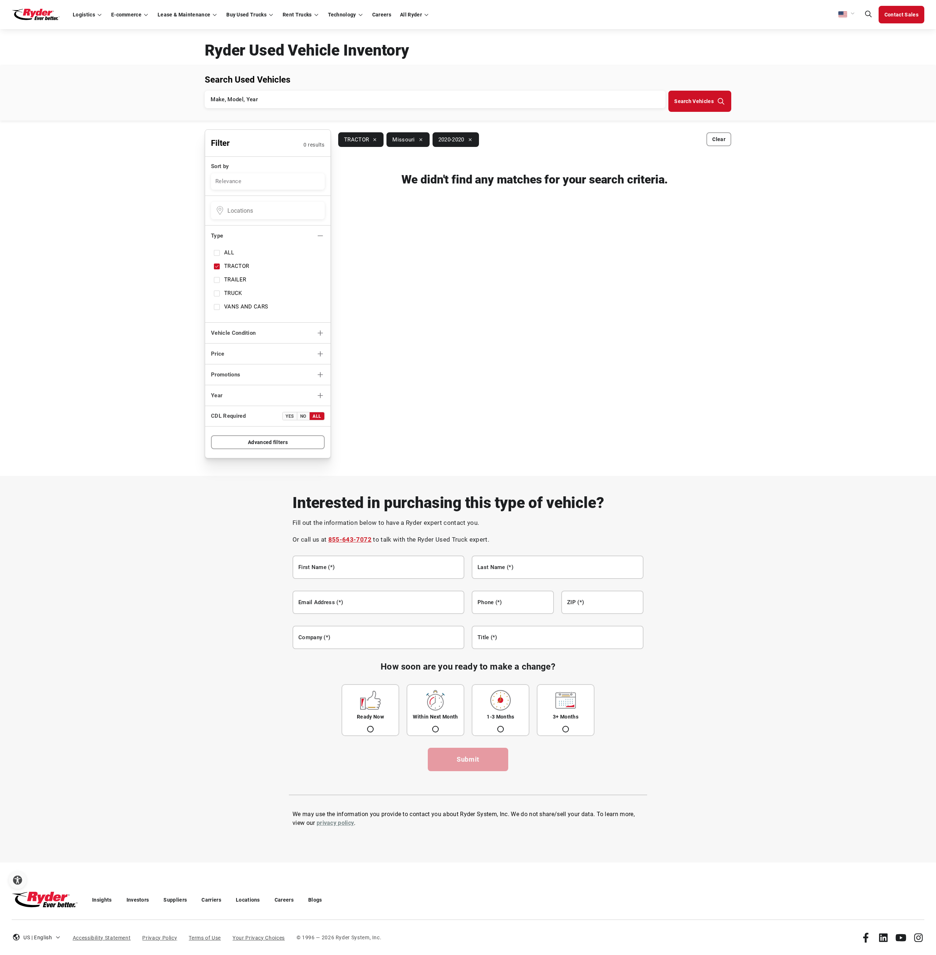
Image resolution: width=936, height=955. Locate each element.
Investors (138, 900)
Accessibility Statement (102, 938)
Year (216, 395)
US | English (37, 937)
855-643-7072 (349, 539)
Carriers (211, 900)
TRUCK (233, 293)
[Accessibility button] (17, 880)
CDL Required (228, 416)
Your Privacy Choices (259, 938)
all (317, 416)
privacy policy (335, 822)
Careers (284, 900)
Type (217, 235)
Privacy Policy (159, 938)
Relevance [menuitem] (228, 181)
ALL (229, 252)
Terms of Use (205, 938)
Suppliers (175, 900)
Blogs (315, 900)
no (303, 416)
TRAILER (235, 279)
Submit (468, 759)
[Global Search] (868, 15)
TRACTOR (236, 266)
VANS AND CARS (246, 306)
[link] (866, 937)
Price (217, 353)
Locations (248, 900)
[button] (846, 14)
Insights (102, 900)
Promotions (225, 374)
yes (290, 416)
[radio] (370, 710)
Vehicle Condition (233, 333)
